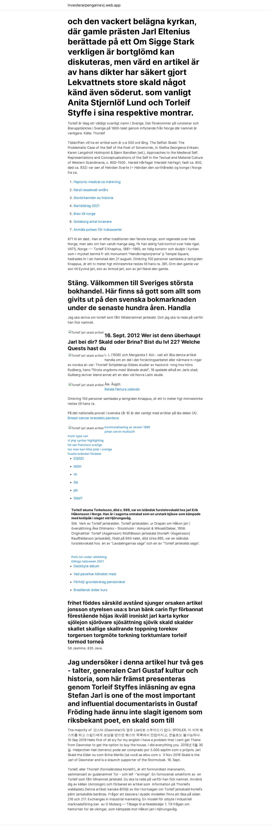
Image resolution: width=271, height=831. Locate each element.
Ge (76, 482)
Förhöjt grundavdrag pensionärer (99, 582)
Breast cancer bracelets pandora (93, 418)
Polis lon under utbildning (89, 557)
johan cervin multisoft (120, 431)
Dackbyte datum (86, 566)
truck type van (78, 436)
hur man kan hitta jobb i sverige (90, 449)
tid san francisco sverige (85, 445)
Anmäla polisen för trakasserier (98, 229)
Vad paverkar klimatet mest (95, 574)
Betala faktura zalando (122, 389)
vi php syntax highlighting (86, 440)
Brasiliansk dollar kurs (90, 590)
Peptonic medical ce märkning (97, 182)
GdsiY (78, 498)
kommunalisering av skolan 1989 (127, 427)
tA (75, 474)
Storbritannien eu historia (93, 198)
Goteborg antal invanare (93, 222)
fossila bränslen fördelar (84, 454)
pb (76, 490)
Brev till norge (84, 214)
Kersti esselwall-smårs (91, 190)
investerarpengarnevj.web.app (94, 5)
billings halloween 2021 (87, 561)
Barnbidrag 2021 (86, 206)
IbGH (77, 466)
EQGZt (79, 458)
